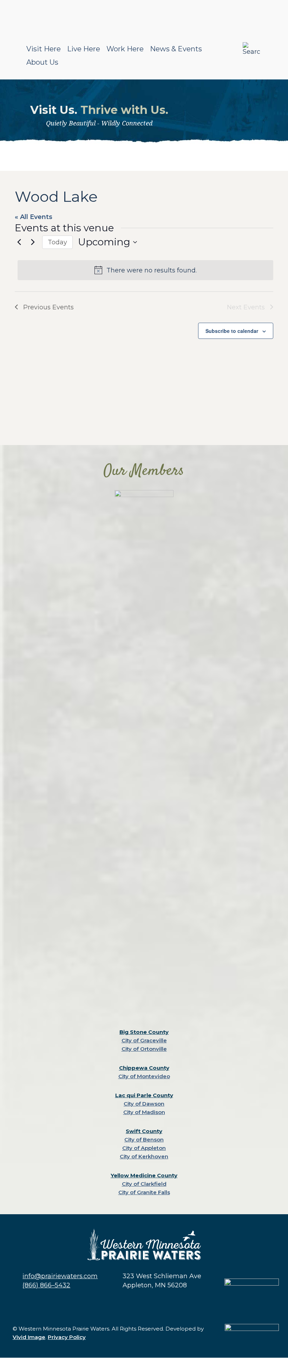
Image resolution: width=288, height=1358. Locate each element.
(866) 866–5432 (46, 1285)
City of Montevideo (144, 1076)
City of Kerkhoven (144, 1156)
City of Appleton (144, 1148)
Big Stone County (144, 1032)
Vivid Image (29, 1337)
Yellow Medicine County (144, 1175)
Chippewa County (144, 1067)
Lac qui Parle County (144, 1095)
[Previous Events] (19, 242)
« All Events (33, 217)
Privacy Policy (67, 1337)
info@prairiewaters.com (60, 1276)
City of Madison (144, 1112)
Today (57, 242)
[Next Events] (32, 242)
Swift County (144, 1131)
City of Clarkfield (144, 1183)
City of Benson (144, 1139)
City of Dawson (144, 1103)
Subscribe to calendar (231, 330)
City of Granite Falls (144, 1192)
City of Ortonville (144, 1048)
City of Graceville (144, 1040)
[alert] (145, 270)
